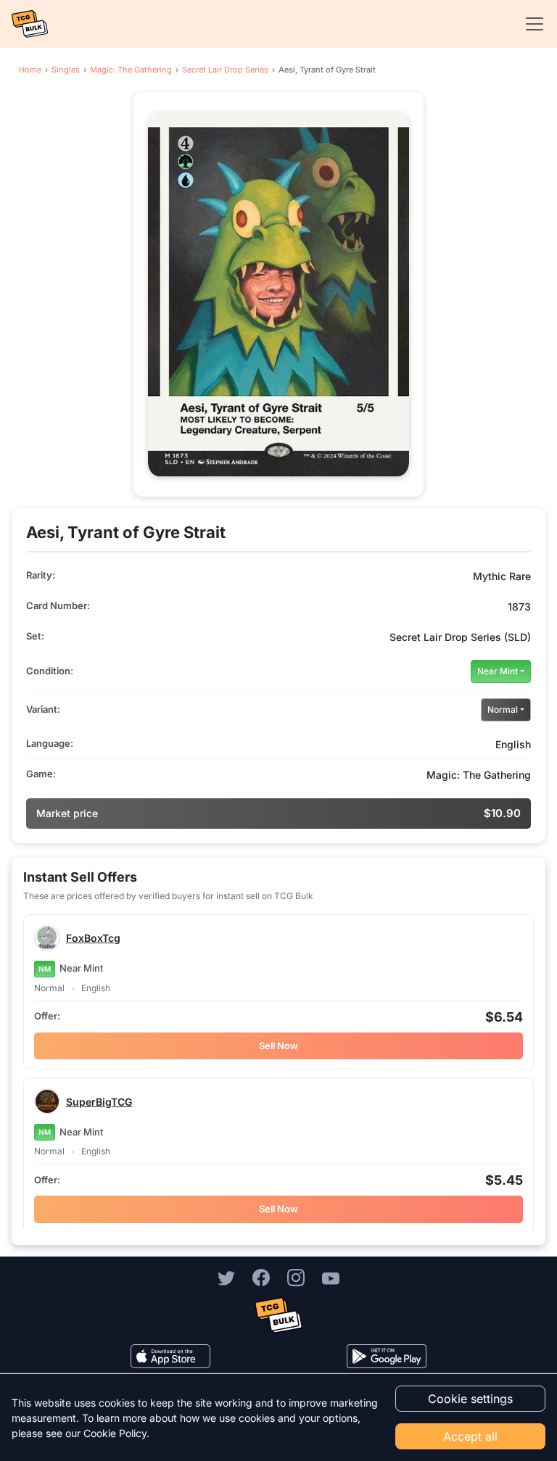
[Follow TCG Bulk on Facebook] (261, 1277)
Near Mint (497, 671)
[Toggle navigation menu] (530, 24)
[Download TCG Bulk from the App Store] (170, 1356)
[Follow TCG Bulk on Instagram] (296, 1277)
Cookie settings (470, 1398)
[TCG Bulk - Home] (30, 24)
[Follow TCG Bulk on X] (226, 1277)
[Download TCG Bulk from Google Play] (386, 1356)
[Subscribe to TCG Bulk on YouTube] (330, 1277)
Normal (502, 709)
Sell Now (278, 1045)
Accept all (470, 1436)
